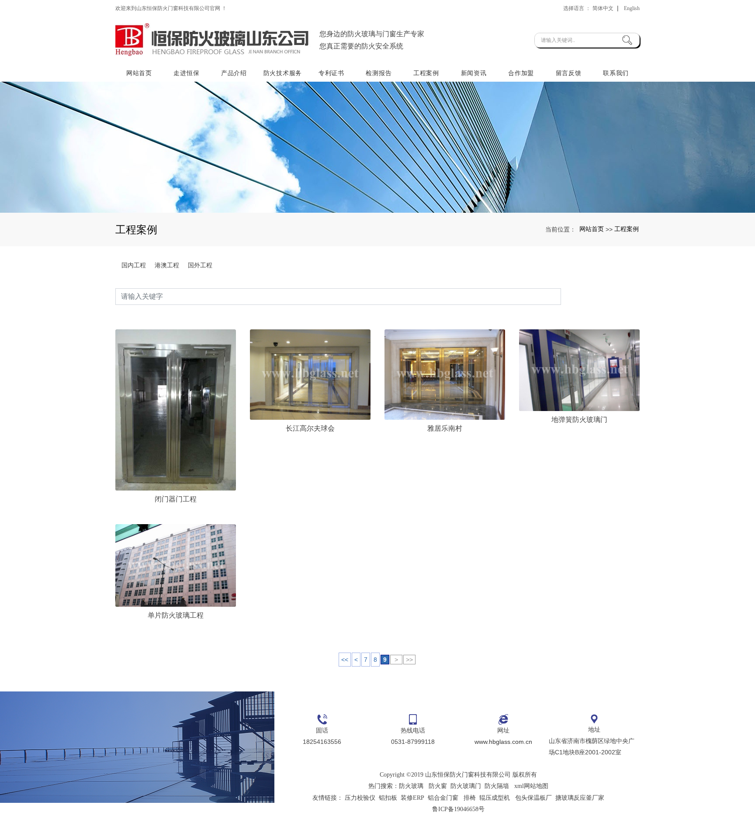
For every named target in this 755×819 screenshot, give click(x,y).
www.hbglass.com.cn (503, 741)
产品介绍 (234, 72)
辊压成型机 (494, 798)
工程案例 (426, 72)
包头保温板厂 (533, 798)
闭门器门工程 (176, 499)
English (632, 8)
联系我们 (616, 72)
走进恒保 (186, 72)
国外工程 (200, 265)
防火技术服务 (282, 72)
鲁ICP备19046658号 (458, 809)
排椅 (470, 798)
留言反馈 (569, 72)
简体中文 (602, 8)
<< (344, 659)
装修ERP (412, 798)
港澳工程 (167, 265)
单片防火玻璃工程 (176, 615)
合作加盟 (521, 72)
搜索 (600, 296)
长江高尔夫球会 (310, 428)
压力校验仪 (360, 798)
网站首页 (139, 72)
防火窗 (438, 786)
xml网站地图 (531, 786)
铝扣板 (388, 798)
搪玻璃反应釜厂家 (579, 798)
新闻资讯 (474, 72)
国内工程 (133, 265)
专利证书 (331, 72)
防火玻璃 (411, 786)
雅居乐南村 (444, 428)
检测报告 (378, 72)
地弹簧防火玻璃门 (579, 419)
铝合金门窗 (443, 798)
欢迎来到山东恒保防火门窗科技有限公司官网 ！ (171, 8)
